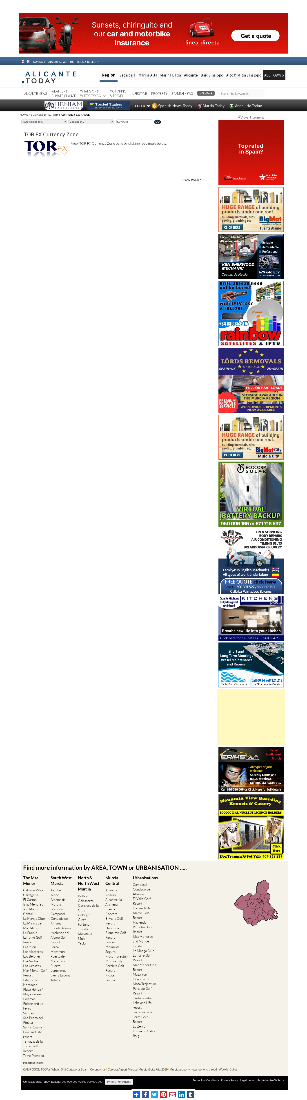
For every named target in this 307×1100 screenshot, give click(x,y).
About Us (254, 1080)
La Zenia (139, 1026)
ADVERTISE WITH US (60, 62)
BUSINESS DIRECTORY (44, 114)
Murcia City (113, 961)
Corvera (111, 914)
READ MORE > (191, 179)
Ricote (110, 975)
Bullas (82, 896)
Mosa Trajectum (117, 956)
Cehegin (84, 915)
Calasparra (85, 901)
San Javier (30, 1013)
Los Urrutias (32, 966)
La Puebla (30, 933)
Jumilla (83, 929)
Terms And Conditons (206, 1080)
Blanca (110, 909)
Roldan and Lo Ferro (33, 1005)
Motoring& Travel (118, 93)
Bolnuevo (57, 909)
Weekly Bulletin (229, 1069)
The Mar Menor (30, 880)
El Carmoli (30, 899)
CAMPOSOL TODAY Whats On (44, 1069)
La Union (29, 947)
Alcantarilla (113, 899)
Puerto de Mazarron (58, 958)
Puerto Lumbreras (58, 968)
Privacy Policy (229, 1080)
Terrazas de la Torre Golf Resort (33, 1046)
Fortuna (83, 924)
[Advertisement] (251, 717)
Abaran (110, 895)
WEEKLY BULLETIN (88, 62)
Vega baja (128, 75)
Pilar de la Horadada (30, 982)
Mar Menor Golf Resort (35, 972)
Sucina (110, 980)
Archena (111, 904)
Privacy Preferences (119, 1081)
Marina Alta (147, 75)
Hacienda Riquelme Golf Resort (115, 933)
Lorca (55, 947)
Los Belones (31, 956)
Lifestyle (139, 93)
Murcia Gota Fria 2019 (153, 1069)
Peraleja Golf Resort (114, 968)
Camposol (58, 914)
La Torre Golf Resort (32, 939)
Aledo (55, 895)
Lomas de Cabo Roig (144, 1033)
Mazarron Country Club (142, 976)
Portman (29, 999)
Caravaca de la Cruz (88, 907)
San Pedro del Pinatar (33, 1020)
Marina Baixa (170, 75)
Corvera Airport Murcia (122, 1069)
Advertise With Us (273, 1080)
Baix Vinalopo (212, 75)
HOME (24, 114)
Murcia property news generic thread (193, 1069)
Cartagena (30, 895)
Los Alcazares (33, 951)
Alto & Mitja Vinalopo (243, 75)
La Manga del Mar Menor (32, 925)
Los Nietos (30, 961)
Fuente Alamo (61, 928)
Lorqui (110, 942)
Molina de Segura (112, 949)
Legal (243, 1080)
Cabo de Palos (33, 890)
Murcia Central (112, 880)
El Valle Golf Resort (114, 920)
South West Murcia (61, 880)
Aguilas (56, 890)
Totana (55, 980)
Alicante (191, 75)
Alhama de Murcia (58, 901)
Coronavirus (98, 1069)
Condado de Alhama (59, 920)
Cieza (82, 919)
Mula (81, 938)
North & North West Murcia (88, 883)
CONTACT (39, 62)
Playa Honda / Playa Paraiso (33, 991)
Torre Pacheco (33, 1055)
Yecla (82, 943)
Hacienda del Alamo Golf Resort (60, 937)
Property (159, 93)
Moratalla (85, 934)
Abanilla (111, 890)
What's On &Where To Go (90, 93)
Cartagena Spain (77, 1069)
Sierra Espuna (60, 975)
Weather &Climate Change (63, 93)
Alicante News (35, 93)
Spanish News (182, 93)
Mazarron (58, 951)
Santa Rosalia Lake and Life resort (32, 1032)
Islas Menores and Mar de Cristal (33, 909)
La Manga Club (34, 918)
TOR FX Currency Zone (51, 134)
